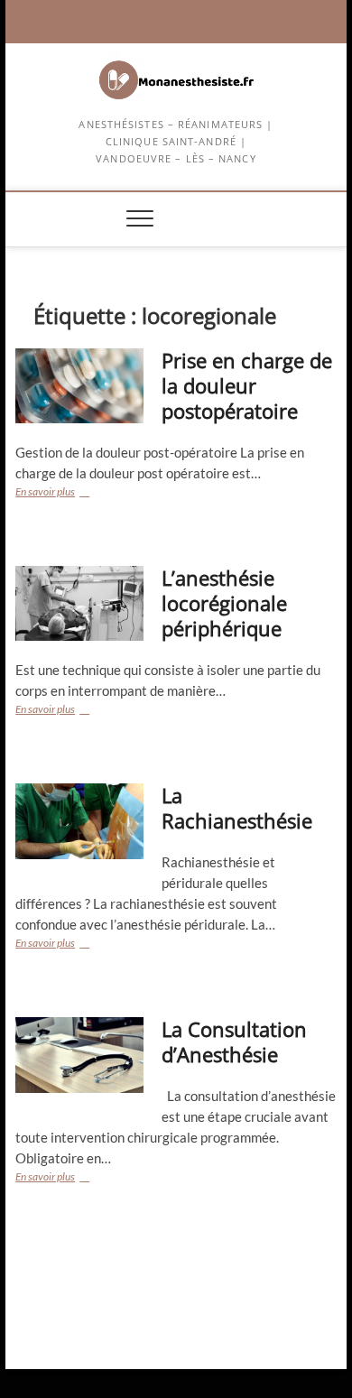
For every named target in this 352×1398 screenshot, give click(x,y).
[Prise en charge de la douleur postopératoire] (79, 385)
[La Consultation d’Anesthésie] (79, 1054)
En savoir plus (77, 493)
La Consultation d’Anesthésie (234, 1041)
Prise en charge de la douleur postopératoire (247, 385)
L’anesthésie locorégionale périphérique (224, 603)
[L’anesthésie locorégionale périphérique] (79, 603)
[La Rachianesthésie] (79, 820)
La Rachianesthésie (237, 808)
